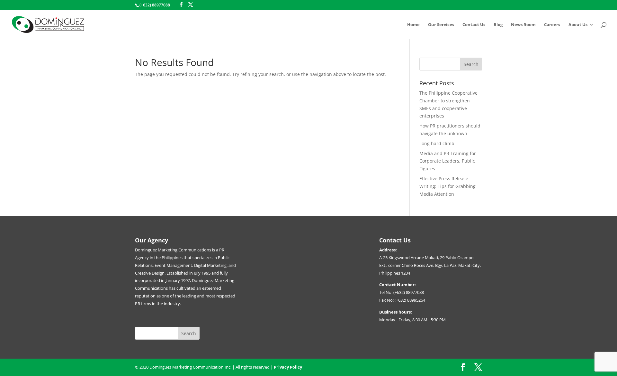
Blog (498, 24)
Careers (552, 24)
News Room (523, 24)
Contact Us (473, 24)
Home (413, 24)
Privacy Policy (288, 367)
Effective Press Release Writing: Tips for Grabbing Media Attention (447, 186)
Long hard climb (436, 143)
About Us (577, 24)
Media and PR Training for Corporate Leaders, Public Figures (447, 161)
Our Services (441, 24)
